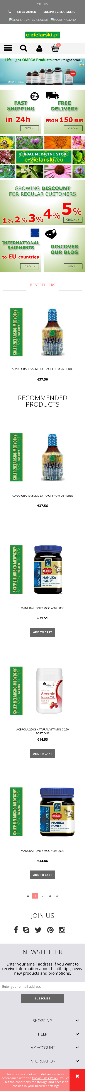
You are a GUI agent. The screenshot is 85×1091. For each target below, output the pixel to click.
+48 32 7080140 (26, 12)
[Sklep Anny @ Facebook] (16, 931)
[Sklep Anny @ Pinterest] (50, 931)
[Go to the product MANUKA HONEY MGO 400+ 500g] (42, 569)
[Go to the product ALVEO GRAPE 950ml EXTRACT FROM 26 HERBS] (42, 456)
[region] (42, 72)
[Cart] (55, 48)
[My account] (40, 48)
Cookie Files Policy (45, 1078)
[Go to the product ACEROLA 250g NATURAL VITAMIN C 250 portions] (42, 690)
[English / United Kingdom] (28, 19)
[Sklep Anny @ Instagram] (62, 931)
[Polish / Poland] (63, 19)
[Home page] (42, 33)
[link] (42, 72)
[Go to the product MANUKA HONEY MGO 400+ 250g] (42, 811)
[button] (8, 48)
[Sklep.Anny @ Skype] (26, 931)
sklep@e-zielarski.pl (59, 12)
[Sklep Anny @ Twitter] (38, 931)
